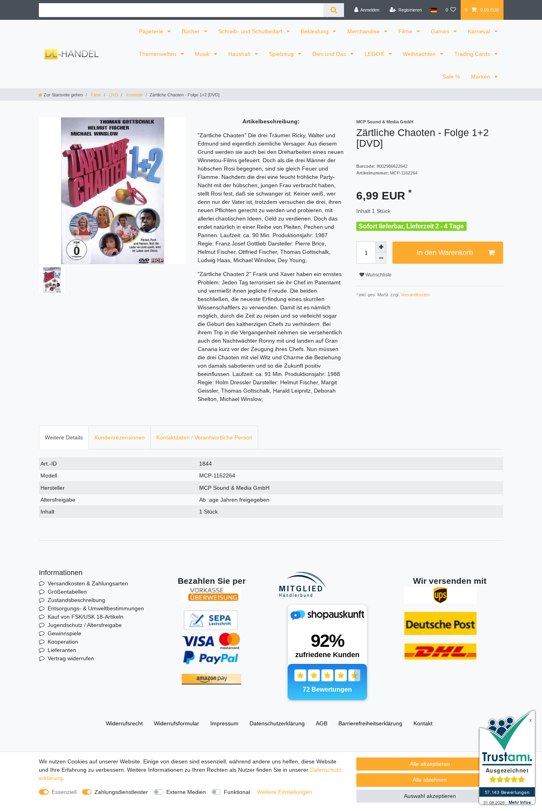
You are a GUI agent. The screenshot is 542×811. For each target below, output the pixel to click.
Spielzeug (282, 54)
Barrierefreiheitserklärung (370, 723)
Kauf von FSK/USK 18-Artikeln (85, 617)
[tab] (64, 437)
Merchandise (364, 31)
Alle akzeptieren (430, 764)
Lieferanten (62, 650)
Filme (406, 31)
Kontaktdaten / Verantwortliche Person (204, 437)
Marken (481, 76)
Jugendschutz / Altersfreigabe (85, 625)
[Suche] (333, 10)
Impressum (224, 723)
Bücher (191, 31)
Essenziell (64, 792)
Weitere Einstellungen (284, 792)
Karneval (480, 31)
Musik (203, 54)
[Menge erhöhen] (380, 247)
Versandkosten (415, 294)
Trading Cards (473, 54)
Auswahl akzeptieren (430, 796)
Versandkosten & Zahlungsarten (88, 583)
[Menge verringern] (380, 258)
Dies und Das (330, 54)
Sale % (451, 76)
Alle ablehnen (430, 779)
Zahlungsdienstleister (121, 792)
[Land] (433, 10)
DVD (113, 94)
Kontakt (422, 723)
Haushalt (240, 54)
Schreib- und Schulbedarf (251, 31)
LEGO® (375, 54)
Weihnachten (420, 54)
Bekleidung (315, 31)
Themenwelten (158, 54)
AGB (321, 723)
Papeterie (152, 31)
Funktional (237, 792)
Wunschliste (378, 275)
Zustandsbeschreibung (76, 600)
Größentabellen (67, 592)
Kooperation (63, 641)
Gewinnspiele (64, 633)
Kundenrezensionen (119, 437)
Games (441, 31)
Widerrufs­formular (176, 723)
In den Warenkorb (445, 253)
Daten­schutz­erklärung (277, 723)
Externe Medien (186, 792)
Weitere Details (64, 437)
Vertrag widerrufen (71, 658)
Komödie (134, 94)
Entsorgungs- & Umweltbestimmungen (96, 608)
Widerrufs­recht (124, 723)
